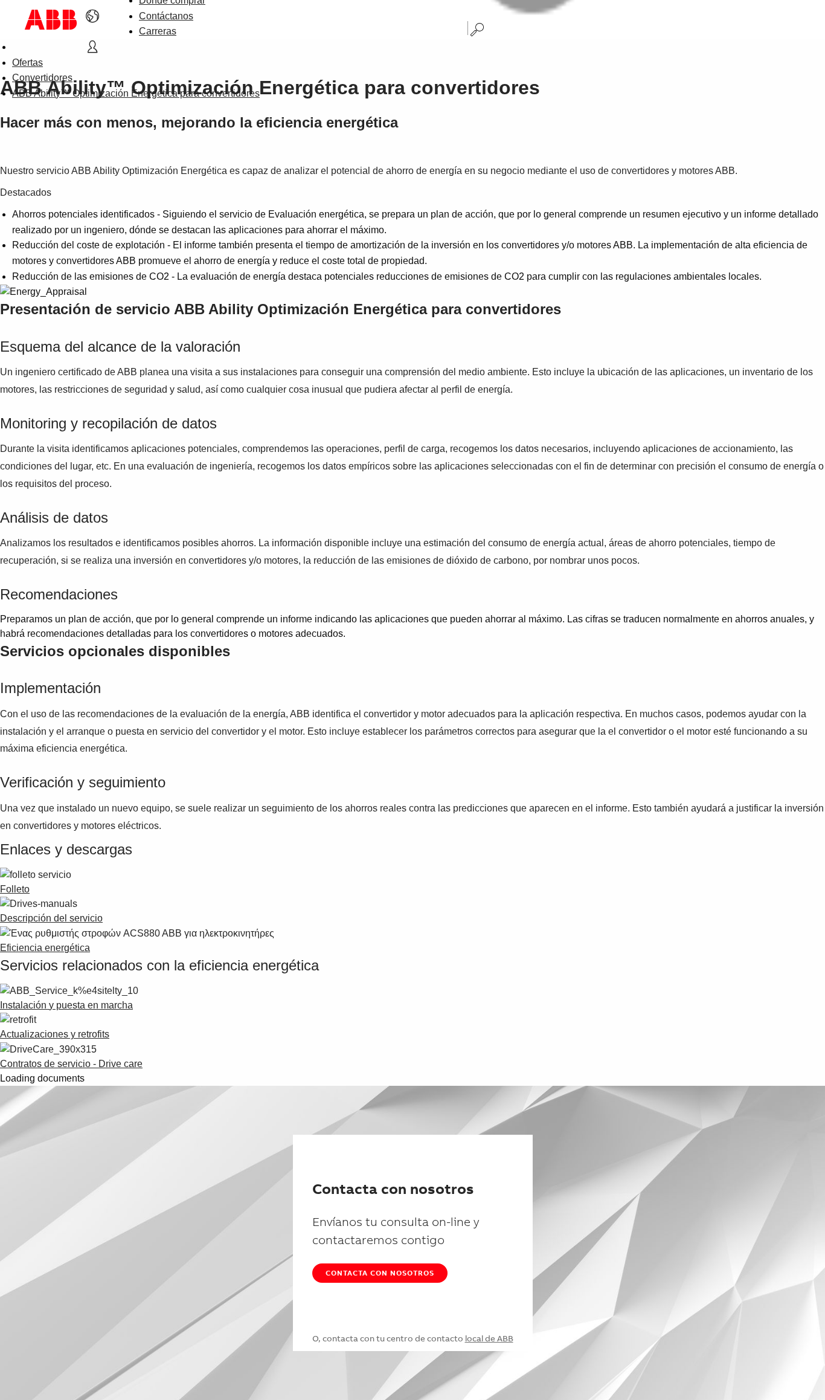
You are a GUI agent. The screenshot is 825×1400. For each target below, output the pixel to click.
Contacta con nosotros (380, 1272)
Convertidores (42, 78)
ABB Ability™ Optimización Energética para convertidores (136, 93)
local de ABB (489, 1338)
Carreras (157, 31)
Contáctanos (166, 16)
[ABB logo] (50, 20)
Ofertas (27, 62)
